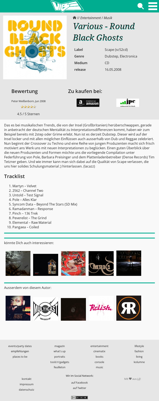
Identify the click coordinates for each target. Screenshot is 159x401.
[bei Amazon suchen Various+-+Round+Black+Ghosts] (88, 105)
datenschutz (26, 389)
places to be (20, 356)
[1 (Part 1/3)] (73, 321)
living (139, 356)
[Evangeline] (129, 276)
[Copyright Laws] (101, 276)
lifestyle (139, 346)
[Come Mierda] (18, 276)
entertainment (99, 346)
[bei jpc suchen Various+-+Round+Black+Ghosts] (127, 105)
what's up (60, 351)
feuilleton (59, 367)
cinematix (99, 351)
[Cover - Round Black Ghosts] (35, 78)
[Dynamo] (46, 276)
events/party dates (20, 346)
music (99, 367)
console (99, 362)
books (99, 356)
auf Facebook (79, 382)
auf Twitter (79, 388)
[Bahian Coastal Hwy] (46, 321)
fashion (139, 351)
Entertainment (90, 18)
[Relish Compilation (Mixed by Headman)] (101, 321)
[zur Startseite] (67, 6)
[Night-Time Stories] (18, 321)
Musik (108, 18)
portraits (59, 356)
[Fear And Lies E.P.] (129, 321)
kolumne (139, 362)
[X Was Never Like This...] (73, 276)
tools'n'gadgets (59, 362)
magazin (59, 346)
